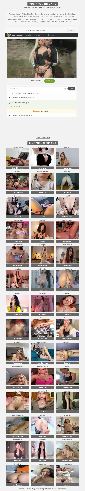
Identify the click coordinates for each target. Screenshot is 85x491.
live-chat (18, 217)
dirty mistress (67, 464)
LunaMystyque (67, 220)
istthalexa (17, 464)
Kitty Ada (67, 171)
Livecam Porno (17, 17)
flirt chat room (67, 217)
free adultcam (42, 339)
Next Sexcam (43, 137)
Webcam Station (15, 14)
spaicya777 (67, 342)
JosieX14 (67, 366)
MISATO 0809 (42, 147)
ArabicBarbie (67, 245)
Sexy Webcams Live (31, 17)
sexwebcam (67, 290)
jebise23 (67, 293)
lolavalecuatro (67, 440)
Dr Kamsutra (42, 318)
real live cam (17, 265)
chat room (42, 460)
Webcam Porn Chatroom (27, 19)
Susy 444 (42, 464)
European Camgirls (46, 22)
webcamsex (17, 241)
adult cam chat (17, 290)
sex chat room (43, 363)
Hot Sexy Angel (42, 366)
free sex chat (17, 363)
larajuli (17, 171)
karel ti (17, 293)
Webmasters (62, 489)
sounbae (67, 391)
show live (17, 412)
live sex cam (42, 192)
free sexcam (67, 387)
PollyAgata (42, 245)
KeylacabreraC (18, 245)
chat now (42, 168)
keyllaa (42, 415)
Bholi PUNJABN (42, 269)
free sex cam (42, 387)
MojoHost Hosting (38, 489)
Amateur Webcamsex (63, 22)
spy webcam (67, 265)
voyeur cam (42, 290)
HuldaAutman (17, 440)
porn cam (17, 460)
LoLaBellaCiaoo (18, 220)
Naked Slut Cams (60, 17)
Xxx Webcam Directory (29, 22)
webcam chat (67, 241)
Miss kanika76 (18, 147)
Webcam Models (50, 489)
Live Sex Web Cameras (60, 19)
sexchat (67, 412)
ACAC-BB (67, 196)
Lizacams (67, 318)
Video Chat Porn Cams (30, 14)
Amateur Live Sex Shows (66, 14)
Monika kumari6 (42, 171)
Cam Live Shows (44, 19)
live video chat (17, 436)
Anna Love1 (67, 147)
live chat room (67, 460)
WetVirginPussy (17, 415)
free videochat (18, 192)
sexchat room (67, 168)
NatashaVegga (18, 391)
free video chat (17, 168)
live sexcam (42, 265)
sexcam (42, 485)
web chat (42, 436)
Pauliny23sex (67, 269)
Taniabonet (17, 342)
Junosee (18, 318)
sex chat (67, 485)
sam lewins (42, 293)
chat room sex (67, 339)
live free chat (17, 339)
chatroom (67, 314)
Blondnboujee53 (17, 366)
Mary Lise (18, 269)
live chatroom (42, 314)
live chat (42, 241)
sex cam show (67, 436)
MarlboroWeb (42, 391)
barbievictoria (42, 196)
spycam (42, 217)
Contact (28, 489)
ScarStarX (67, 415)
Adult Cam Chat (47, 17)
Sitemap (22, 489)
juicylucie (17, 196)
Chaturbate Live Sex (48, 14)
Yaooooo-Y (42, 440)
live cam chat (67, 192)
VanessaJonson (42, 342)
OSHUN (42, 220)
